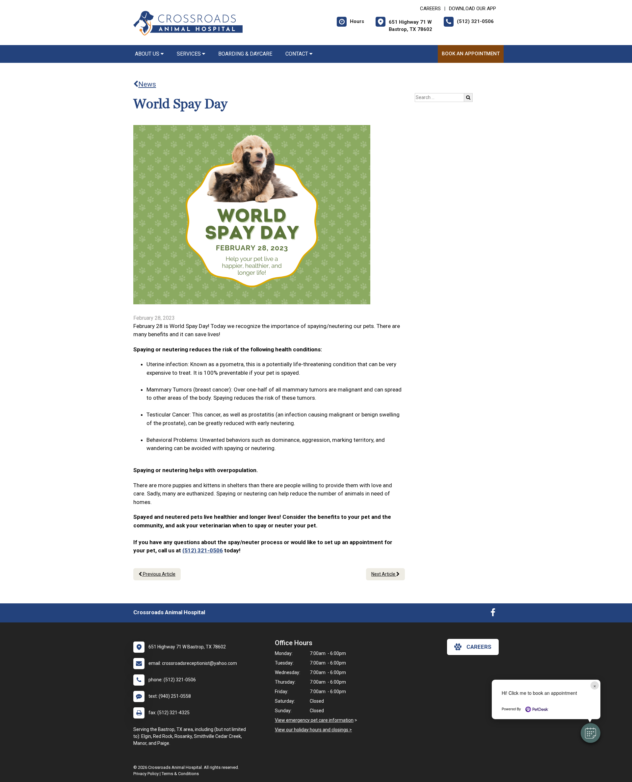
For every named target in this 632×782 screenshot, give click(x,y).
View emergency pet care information (314, 720)
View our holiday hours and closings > (313, 729)
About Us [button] (148, 54)
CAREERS (430, 9)
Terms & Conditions (180, 773)
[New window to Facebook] (493, 614)
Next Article (383, 574)
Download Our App (472, 9)
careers (478, 646)
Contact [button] (297, 54)
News (147, 84)
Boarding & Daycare (245, 54)
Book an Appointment (471, 54)
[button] (590, 733)
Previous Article (158, 574)
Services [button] (189, 54)
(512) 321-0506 (202, 550)
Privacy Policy (146, 773)
